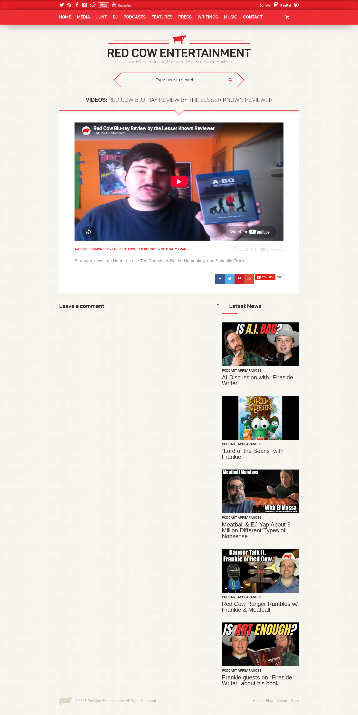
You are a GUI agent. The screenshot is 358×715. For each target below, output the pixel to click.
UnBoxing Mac (77, 94)
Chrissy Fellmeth (80, 74)
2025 (86, 44)
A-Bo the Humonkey (92, 249)
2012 (85, 54)
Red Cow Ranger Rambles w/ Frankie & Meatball (260, 607)
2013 (68, 54)
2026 (69, 44)
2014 (275, 44)
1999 (86, 64)
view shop (281, 57)
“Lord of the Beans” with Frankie (252, 454)
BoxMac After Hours (83, 84)
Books (71, 32)
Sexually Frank (175, 249)
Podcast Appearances (242, 370)
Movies (288, 33)
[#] (220, 279)
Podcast (268, 44)
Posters (286, 43)
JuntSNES (105, 90)
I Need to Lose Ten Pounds (85, 44)
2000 (69, 64)
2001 (276, 54)
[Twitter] (61, 5)
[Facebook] (76, 5)
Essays (93, 32)
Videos (281, 701)
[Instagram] (84, 5)
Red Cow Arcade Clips (226, 94)
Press (185, 17)
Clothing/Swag (280, 29)
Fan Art (71, 44)
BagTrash (73, 64)
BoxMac (71, 74)
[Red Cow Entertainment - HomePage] (179, 46)
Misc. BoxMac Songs (81, 44)
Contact (253, 17)
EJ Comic (72, 54)
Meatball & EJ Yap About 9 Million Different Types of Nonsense (256, 530)
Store (295, 701)
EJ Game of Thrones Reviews (138, 90)
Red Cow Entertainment (105, 701)
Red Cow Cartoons (81, 64)
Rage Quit (132, 90)
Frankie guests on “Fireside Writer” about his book (257, 680)
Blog (269, 701)
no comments (274, 249)
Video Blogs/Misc (269, 44)
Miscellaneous (77, 54)
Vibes (95, 94)
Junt (289, 48)
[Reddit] (91, 5)
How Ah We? (139, 94)
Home (65, 17)
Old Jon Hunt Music (80, 44)
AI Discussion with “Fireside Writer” (257, 380)
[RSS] (69, 5)
